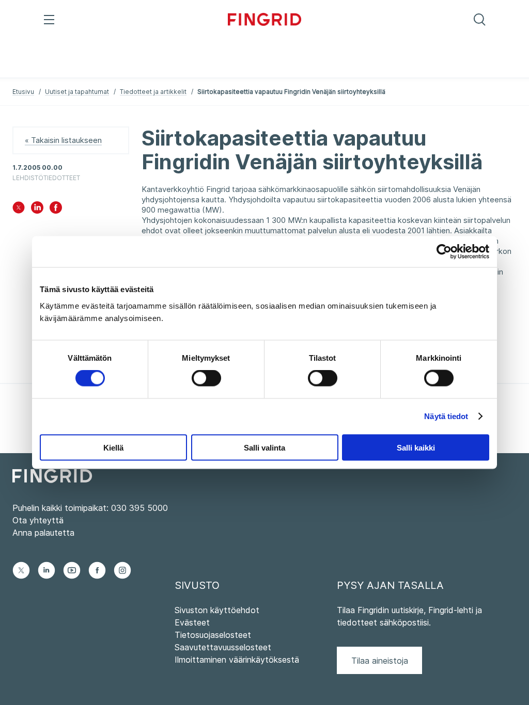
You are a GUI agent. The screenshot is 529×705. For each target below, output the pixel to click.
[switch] (206, 378)
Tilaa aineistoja (379, 660)
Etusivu (23, 91)
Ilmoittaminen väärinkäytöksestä (237, 659)
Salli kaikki (416, 447)
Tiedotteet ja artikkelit (153, 91)
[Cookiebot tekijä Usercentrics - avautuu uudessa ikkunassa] (444, 252)
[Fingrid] (265, 20)
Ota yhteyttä (38, 520)
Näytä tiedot (446, 416)
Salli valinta (264, 447)
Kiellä (113, 447)
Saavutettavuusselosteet (223, 647)
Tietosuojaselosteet (213, 635)
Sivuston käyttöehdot (217, 610)
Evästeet (192, 622)
